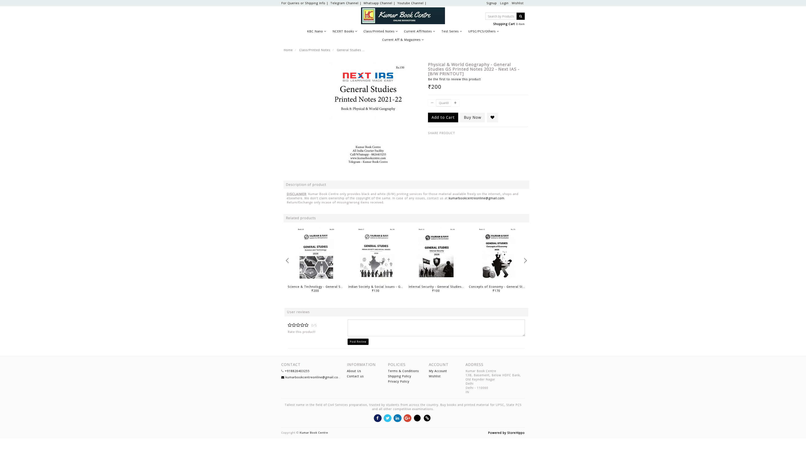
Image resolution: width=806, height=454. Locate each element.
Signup (492, 3)
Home (288, 50)
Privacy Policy (398, 381)
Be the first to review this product (454, 79)
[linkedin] (397, 418)
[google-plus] (407, 418)
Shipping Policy (399, 376)
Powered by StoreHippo (506, 433)
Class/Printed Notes (314, 50)
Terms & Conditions (403, 371)
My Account (438, 371)
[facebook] (378, 418)
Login (504, 3)
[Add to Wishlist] (492, 117)
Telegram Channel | (345, 3)
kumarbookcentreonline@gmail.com (476, 198)
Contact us (355, 376)
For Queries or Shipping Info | (304, 3)
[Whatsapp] (417, 418)
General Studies (349, 50)
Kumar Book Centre (314, 432)
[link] (427, 418)
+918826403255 (297, 371)
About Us (354, 371)
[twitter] (387, 418)
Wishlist (518, 3)
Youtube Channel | (412, 3)
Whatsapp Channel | (379, 3)
